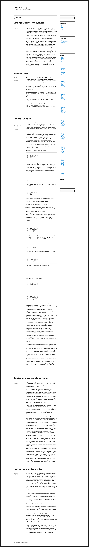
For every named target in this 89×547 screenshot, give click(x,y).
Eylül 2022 (62, 83)
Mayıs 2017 (62, 149)
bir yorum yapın (16, 29)
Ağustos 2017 (63, 147)
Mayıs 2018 (62, 138)
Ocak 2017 (62, 153)
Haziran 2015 (63, 172)
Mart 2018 (62, 140)
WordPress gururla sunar (25, 542)
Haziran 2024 (63, 67)
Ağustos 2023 (63, 74)
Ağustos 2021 (63, 97)
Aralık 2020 (63, 106)
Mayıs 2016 (62, 160)
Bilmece (62, 26)
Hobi (61, 33)
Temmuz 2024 (63, 66)
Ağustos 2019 (63, 122)
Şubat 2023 (62, 81)
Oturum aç (62, 181)
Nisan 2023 (62, 79)
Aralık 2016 (62, 154)
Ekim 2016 (62, 157)
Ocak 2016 (62, 164)
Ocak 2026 (62, 59)
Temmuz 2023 (63, 75)
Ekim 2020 (62, 108)
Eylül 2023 (62, 73)
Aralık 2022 (63, 82)
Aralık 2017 (62, 144)
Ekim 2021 (62, 95)
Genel (15, 28)
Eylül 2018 (62, 134)
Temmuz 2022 (63, 85)
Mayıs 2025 (63, 62)
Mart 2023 (62, 80)
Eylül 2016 (62, 158)
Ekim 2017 (62, 146)
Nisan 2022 (62, 88)
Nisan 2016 (62, 161)
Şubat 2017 (62, 152)
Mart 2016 (62, 162)
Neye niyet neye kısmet (64, 41)
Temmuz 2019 (63, 123)
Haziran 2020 (63, 112)
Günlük (17, 28)
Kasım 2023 (63, 72)
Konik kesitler (63, 43)
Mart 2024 (62, 69)
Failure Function (22, 118)
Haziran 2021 (63, 99)
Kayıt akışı (62, 182)
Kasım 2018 (63, 132)
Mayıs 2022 (63, 87)
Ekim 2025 (62, 60)
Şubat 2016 (62, 163)
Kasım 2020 (63, 107)
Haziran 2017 (63, 148)
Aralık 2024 (63, 65)
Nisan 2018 (62, 139)
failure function (16, 125)
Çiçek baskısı (63, 42)
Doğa (14, 79)
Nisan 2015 (62, 174)
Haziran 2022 (63, 86)
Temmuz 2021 (63, 98)
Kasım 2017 (63, 145)
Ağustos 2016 (63, 159)
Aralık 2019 (62, 118)
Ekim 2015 (62, 167)
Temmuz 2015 (63, 171)
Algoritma (15, 124)
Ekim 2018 (62, 133)
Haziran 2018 (63, 137)
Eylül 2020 (62, 109)
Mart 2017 (62, 151)
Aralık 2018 (62, 131)
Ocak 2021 (62, 105)
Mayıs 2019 (62, 125)
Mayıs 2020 (63, 113)
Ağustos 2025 (63, 61)
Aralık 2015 (62, 165)
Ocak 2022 (62, 92)
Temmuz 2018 (63, 136)
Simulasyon (28, 368)
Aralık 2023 (62, 71)
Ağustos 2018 (63, 135)
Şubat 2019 (62, 128)
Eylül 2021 (62, 96)
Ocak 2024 (62, 70)
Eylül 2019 (62, 121)
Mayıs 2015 (62, 173)
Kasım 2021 (63, 94)
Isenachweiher (21, 73)
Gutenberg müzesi (64, 44)
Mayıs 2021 (62, 100)
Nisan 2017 (62, 150)
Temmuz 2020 (63, 111)
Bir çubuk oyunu (63, 40)
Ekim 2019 (62, 120)
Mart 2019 (62, 127)
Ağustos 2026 (63, 57)
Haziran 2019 (63, 124)
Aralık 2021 (62, 93)
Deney (62, 27)
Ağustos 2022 (63, 84)
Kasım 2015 (63, 166)
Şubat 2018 (62, 141)
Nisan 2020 (62, 114)
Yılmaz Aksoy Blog (20, 8)
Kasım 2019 (63, 119)
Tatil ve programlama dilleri (28, 469)
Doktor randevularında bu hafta (31, 378)
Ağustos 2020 (63, 110)
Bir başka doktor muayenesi (29, 22)
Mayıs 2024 (63, 68)
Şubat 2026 (62, 58)
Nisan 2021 (62, 101)
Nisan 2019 (62, 126)
